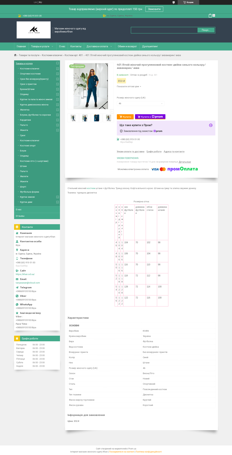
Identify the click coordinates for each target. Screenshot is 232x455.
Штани (23, 166)
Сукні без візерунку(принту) (34, 79)
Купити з (146, 116)
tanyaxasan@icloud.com (28, 282)
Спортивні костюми (30, 73)
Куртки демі (26, 202)
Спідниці (24, 94)
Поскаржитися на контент (121, 452)
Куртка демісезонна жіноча (34, 104)
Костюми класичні (52, 55)
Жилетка (24, 109)
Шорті (23, 186)
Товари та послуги (29, 55)
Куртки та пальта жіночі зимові (36, 99)
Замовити (154, 9)
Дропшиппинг (150, 46)
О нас (62, 46)
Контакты (75, 46)
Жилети (24, 176)
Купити (127, 116)
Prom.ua (132, 449)
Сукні (22, 135)
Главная (21, 46)
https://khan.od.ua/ (25, 274)
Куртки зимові (27, 197)
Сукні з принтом (28, 84)
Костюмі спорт (28, 145)
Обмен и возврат (127, 46)
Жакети (24, 130)
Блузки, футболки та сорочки (35, 115)
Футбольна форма (29, 192)
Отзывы (20, 216)
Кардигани (25, 120)
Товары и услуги (40, 46)
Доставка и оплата (97, 46)
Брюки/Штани (27, 89)
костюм (91, 188)
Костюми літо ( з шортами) (34, 161)
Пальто (24, 125)
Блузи (23, 150)
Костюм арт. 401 (74, 55)
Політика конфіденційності (149, 452)
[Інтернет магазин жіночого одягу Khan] (34, 30)
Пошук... (206, 30)
